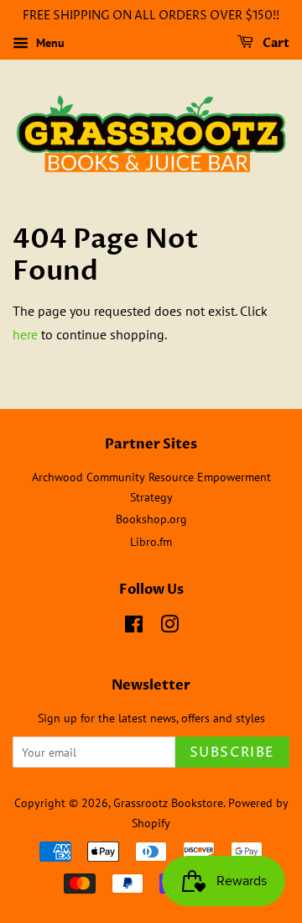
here (25, 334)
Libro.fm (151, 541)
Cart (274, 43)
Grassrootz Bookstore (168, 802)
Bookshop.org (151, 519)
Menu (49, 42)
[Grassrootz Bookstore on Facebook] (133, 627)
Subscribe (232, 752)
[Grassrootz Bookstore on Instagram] (169, 627)
